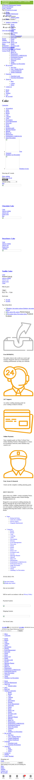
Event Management (16, 36)
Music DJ (13, 52)
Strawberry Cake (8, 238)
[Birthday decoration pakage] (14, 308)
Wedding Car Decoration (18, 63)
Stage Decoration (16, 59)
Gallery (13, 83)
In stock (8, 301)
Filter (4, 290)
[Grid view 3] (5, 180)
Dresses (13, 34)
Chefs (12, 537)
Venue (12, 62)
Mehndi (13, 50)
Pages (8, 516)
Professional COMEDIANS (19, 55)
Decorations (14, 32)
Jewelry (13, 47)
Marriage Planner (16, 49)
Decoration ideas (22, 314)
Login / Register (9, 756)
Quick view (5, 214)
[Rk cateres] (10, 312)
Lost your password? (8, 30)
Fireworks (14, 37)
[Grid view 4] (7, 180)
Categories (5, 105)
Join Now (13, 67)
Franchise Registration (17, 77)
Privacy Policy (14, 521)
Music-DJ (13, 559)
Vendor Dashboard (16, 72)
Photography (14, 54)
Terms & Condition (15, 520)
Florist (12, 39)
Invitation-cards (14, 552)
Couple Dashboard (16, 70)
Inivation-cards (15, 45)
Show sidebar (6, 176)
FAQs (12, 85)
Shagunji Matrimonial (16, 523)
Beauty (12, 532)
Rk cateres (17, 312)
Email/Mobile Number (9, 19)
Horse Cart (14, 42)
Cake (3, 209)
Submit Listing (12, 686)
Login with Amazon (10, 16)
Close (3, 283)
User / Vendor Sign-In (17, 69)
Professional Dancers (17, 57)
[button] (5, 280)
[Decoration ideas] (11, 314)
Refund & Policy (15, 518)
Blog (12, 81)
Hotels (12, 44)
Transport (13, 60)
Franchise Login (15, 76)
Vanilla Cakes (7, 271)
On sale (8, 299)
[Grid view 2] (3, 180)
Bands (12, 531)
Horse (12, 41)
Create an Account (11, 10)
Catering (12, 536)
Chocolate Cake (8, 206)
